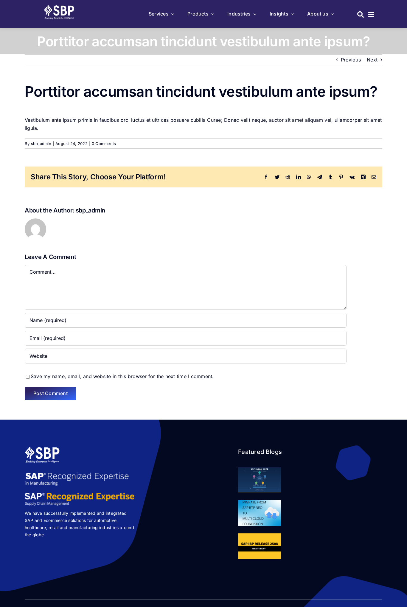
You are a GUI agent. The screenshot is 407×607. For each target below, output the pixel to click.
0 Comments (104, 143)
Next (372, 60)
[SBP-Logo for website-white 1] (59, 7)
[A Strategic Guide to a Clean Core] (259, 479)
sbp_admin (41, 143)
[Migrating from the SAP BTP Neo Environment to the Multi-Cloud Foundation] (259, 513)
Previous (351, 60)
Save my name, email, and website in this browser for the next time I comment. (122, 376)
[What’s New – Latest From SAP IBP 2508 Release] (259, 546)
